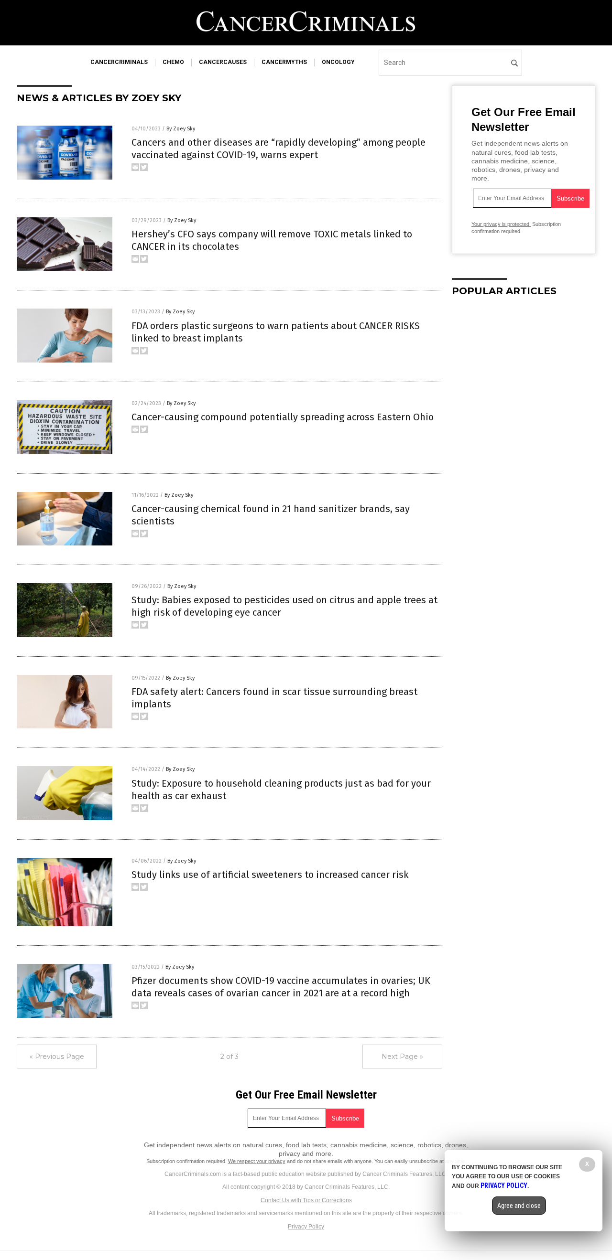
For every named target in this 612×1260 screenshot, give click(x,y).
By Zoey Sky (180, 129)
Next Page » (402, 1056)
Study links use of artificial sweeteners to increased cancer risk (269, 874)
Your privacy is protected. (501, 224)
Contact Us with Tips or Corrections (306, 1200)
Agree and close (519, 1205)
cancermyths (284, 62)
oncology (338, 62)
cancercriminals (119, 62)
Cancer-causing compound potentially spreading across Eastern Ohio (282, 417)
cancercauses (223, 62)
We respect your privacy (256, 1161)
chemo (173, 62)
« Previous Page (57, 1056)
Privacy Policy (306, 1226)
